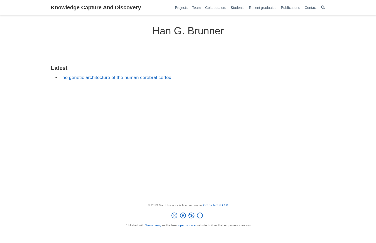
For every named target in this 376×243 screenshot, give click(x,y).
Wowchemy (153, 225)
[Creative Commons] (188, 215)
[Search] (323, 7)
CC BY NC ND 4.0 (215, 205)
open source (187, 225)
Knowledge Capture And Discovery (96, 7)
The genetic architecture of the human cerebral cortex (115, 77)
